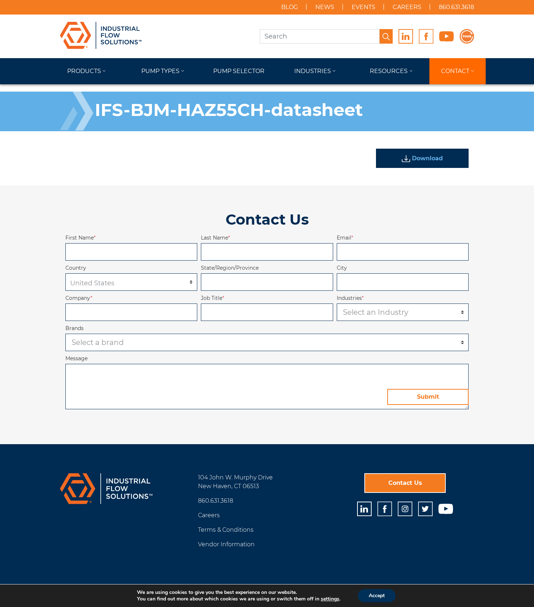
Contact (455, 71)
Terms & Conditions (226, 529)
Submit (428, 396)
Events (363, 7)
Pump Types (160, 71)
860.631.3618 (456, 7)
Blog (289, 7)
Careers (407, 7)
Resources (389, 71)
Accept (377, 595)
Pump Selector (238, 71)
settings (330, 599)
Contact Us (405, 482)
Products (84, 71)
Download (426, 158)
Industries (312, 71)
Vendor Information (226, 544)
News (324, 7)
